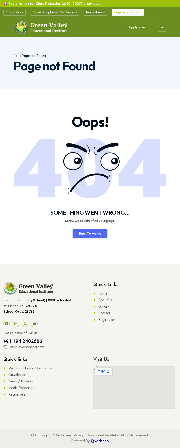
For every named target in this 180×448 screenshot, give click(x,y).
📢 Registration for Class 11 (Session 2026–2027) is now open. (52, 3)
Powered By (81, 440)
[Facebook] (6, 324)
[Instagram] (16, 324)
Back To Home (90, 233)
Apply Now (137, 27)
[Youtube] (34, 324)
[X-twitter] (25, 324)
